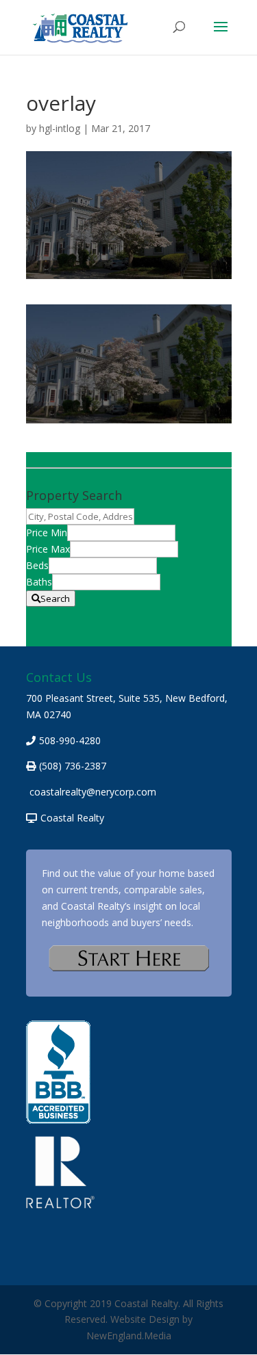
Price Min (46, 532)
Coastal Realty (72, 817)
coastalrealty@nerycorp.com (92, 791)
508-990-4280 (70, 740)
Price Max (48, 548)
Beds (37, 565)
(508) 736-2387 (72, 765)
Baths (39, 581)
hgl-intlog (59, 128)
